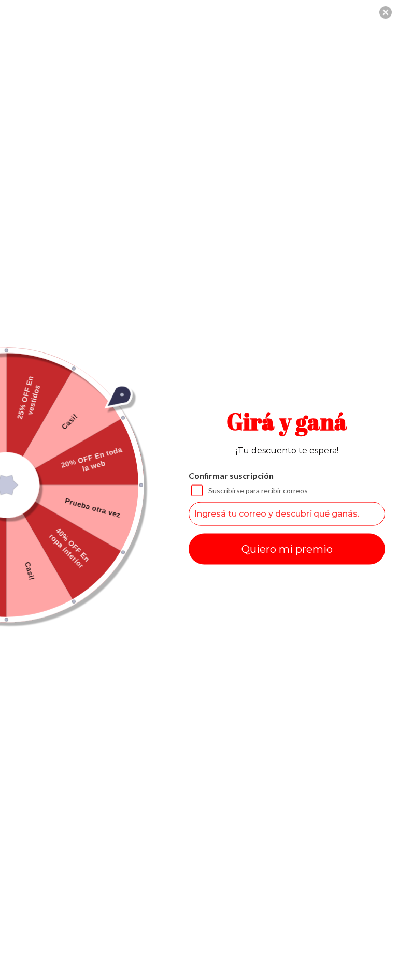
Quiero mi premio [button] (287, 548)
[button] (385, 12)
